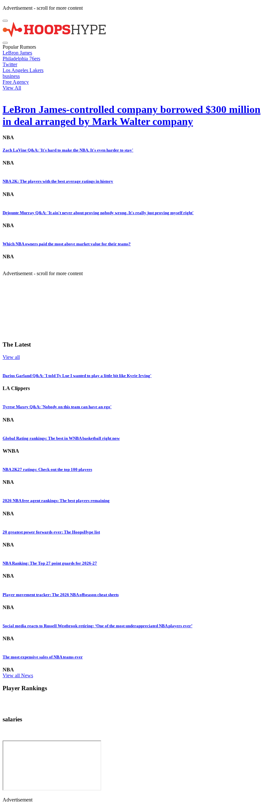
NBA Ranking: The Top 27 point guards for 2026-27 (50, 563)
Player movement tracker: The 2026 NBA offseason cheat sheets (61, 594)
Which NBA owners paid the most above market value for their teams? (67, 243)
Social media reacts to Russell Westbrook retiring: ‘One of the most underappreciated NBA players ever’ (97, 625)
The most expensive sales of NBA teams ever (43, 657)
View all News (18, 675)
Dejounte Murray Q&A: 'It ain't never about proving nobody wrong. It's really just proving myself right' (98, 212)
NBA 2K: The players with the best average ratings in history (58, 181)
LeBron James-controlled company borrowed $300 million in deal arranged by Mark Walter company (131, 115)
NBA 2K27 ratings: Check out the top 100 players (47, 469)
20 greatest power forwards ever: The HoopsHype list (51, 532)
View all (11, 357)
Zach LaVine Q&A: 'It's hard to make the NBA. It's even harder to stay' (68, 150)
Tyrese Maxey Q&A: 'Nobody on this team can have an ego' (57, 406)
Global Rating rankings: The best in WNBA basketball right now (61, 438)
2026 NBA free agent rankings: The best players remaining (56, 500)
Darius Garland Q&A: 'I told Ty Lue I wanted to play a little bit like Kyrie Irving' (77, 375)
